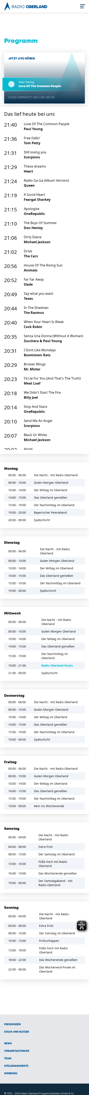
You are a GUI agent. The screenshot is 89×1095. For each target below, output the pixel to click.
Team (7, 1058)
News (8, 1043)
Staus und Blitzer (16, 1032)
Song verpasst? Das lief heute (31, 97)
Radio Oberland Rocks (57, 665)
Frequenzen (12, 1024)
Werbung (10, 1073)
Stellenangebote (16, 1066)
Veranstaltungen (16, 1051)
